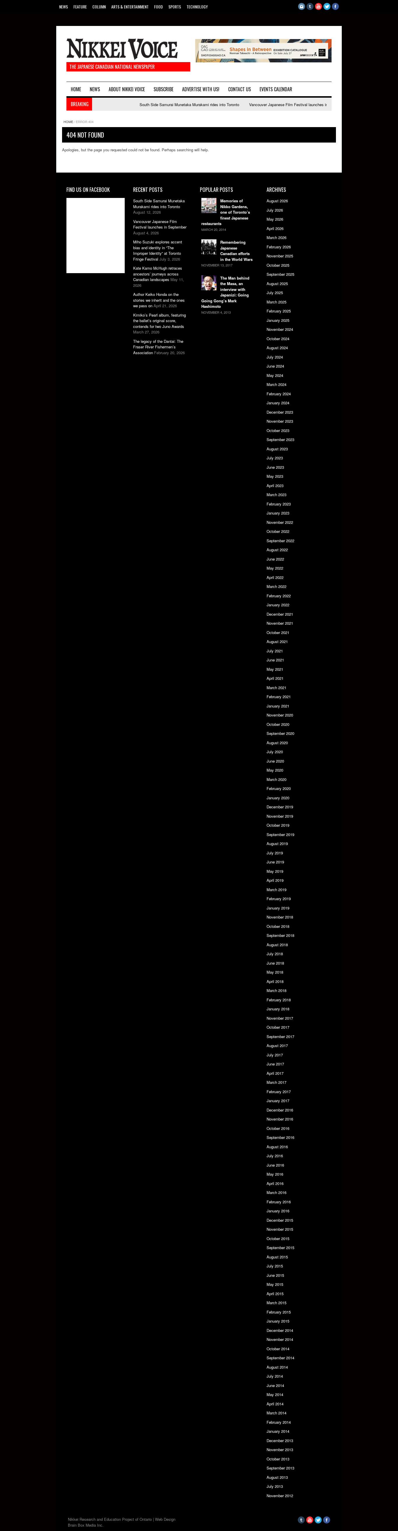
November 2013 (280, 1449)
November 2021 (280, 623)
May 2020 (275, 770)
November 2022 (280, 522)
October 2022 (278, 531)
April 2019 (275, 880)
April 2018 (275, 981)
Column (99, 6)
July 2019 (275, 853)
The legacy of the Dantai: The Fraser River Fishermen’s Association (158, 346)
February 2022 (279, 595)
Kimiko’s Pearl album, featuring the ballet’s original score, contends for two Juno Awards (159, 320)
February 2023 (279, 504)
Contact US (239, 89)
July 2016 (275, 1155)
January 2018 (278, 1009)
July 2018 (275, 953)
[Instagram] (301, 8)
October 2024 (278, 338)
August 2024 (277, 347)
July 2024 (275, 357)
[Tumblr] (310, 8)
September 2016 (280, 1137)
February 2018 (279, 999)
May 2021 (275, 669)
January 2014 (278, 1431)
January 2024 (278, 402)
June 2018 (275, 963)
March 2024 (276, 384)
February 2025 (279, 311)
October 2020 (278, 724)
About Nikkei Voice (127, 89)
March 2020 (276, 779)
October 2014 (278, 1348)
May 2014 (275, 1394)
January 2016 (278, 1211)
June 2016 (275, 1165)
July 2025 (275, 292)
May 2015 (275, 1284)
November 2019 (280, 816)
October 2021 (278, 632)
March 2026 (276, 237)
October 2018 (278, 926)
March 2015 (276, 1302)
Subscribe (163, 89)
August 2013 (277, 1477)
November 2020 (280, 715)
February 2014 (279, 1422)
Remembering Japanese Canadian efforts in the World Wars (236, 250)
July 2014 (275, 1376)
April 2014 (275, 1404)
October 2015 (278, 1238)
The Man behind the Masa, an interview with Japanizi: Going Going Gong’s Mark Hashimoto (225, 292)
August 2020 (277, 742)
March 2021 (276, 687)
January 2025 (278, 320)
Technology (197, 6)
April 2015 (275, 1293)
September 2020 (280, 733)
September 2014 (280, 1357)
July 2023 (275, 458)
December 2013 (280, 1440)
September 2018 (280, 935)
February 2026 (279, 247)
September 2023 (280, 439)
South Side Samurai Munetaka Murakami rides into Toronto (169, 104)
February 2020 (279, 788)
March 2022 (276, 586)
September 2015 (280, 1247)
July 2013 (275, 1486)
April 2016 (275, 1183)
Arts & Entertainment (130, 6)
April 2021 (275, 678)
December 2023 (280, 412)
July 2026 (275, 210)
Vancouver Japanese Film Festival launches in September (278, 104)
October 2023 (278, 430)
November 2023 (280, 421)
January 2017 (278, 1100)
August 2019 (277, 843)
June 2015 (275, 1275)
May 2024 (275, 375)
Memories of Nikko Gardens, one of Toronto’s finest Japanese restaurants (225, 212)
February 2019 (279, 898)
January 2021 (278, 706)
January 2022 (278, 605)
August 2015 (277, 1257)
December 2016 (280, 1110)
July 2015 (275, 1266)
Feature (80, 6)
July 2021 (275, 651)
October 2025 (278, 265)
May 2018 (275, 972)
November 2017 (280, 1018)
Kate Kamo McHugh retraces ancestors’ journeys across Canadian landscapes (157, 273)
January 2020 (278, 797)
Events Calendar (276, 89)
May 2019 (275, 871)
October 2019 (278, 825)
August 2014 (277, 1367)
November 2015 (280, 1229)
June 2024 (275, 366)
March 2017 (276, 1082)
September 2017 (280, 1036)
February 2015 (279, 1312)
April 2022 (275, 577)
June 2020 (275, 761)
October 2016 (278, 1128)
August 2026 (277, 200)
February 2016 (279, 1202)
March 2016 (276, 1192)
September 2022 (280, 540)
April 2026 (275, 228)
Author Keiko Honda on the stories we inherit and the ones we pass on (159, 300)
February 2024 (279, 393)
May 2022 (275, 568)
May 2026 (275, 219)
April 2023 (275, 485)
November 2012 (280, 1495)
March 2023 (276, 494)
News (63, 6)
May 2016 (275, 1174)
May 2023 (275, 476)
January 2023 (278, 513)
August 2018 (277, 944)
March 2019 (276, 889)
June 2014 (275, 1385)
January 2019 (278, 908)
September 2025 (280, 274)
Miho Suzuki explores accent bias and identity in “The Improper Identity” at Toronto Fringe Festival (157, 250)
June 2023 (275, 467)
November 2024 (280, 329)
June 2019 (275, 862)
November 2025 (280, 256)
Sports (174, 6)
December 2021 (280, 614)
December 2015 (280, 1220)
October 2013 (278, 1459)
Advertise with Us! (200, 89)
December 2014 (280, 1330)
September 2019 (280, 834)
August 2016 (277, 1146)
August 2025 (277, 283)
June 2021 (275, 660)
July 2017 (275, 1055)
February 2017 (279, 1091)
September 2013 (280, 1468)
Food (158, 6)
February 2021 (279, 696)
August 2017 (277, 1045)
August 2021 (277, 641)
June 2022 (275, 559)
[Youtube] (318, 8)
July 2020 (275, 751)
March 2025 (276, 302)
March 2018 (276, 990)
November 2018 (280, 917)
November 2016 (280, 1119)
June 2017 (275, 1064)
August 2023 (277, 449)
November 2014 (280, 1339)
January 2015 (278, 1321)
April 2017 (275, 1073)
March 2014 (276, 1413)
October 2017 (278, 1027)
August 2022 (277, 549)
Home (76, 89)
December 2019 (280, 807)
